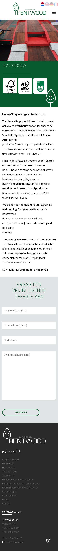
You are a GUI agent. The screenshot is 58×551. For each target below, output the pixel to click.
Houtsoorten (8, 467)
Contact (6, 503)
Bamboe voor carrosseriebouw (18, 479)
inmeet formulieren (35, 269)
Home (6, 114)
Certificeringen (9, 491)
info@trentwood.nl (14, 542)
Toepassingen (20, 114)
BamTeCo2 (7, 463)
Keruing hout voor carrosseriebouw (20, 487)
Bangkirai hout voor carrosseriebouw (20, 483)
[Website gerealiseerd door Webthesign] (48, 540)
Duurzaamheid (9, 495)
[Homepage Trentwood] (29, 9)
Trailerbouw (8, 475)
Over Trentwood (10, 459)
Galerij (5, 499)
